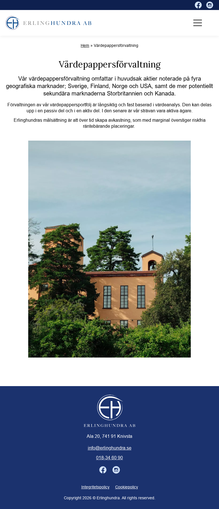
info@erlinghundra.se (109, 447)
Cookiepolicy (126, 487)
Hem (85, 45)
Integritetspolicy (95, 487)
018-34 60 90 (109, 457)
